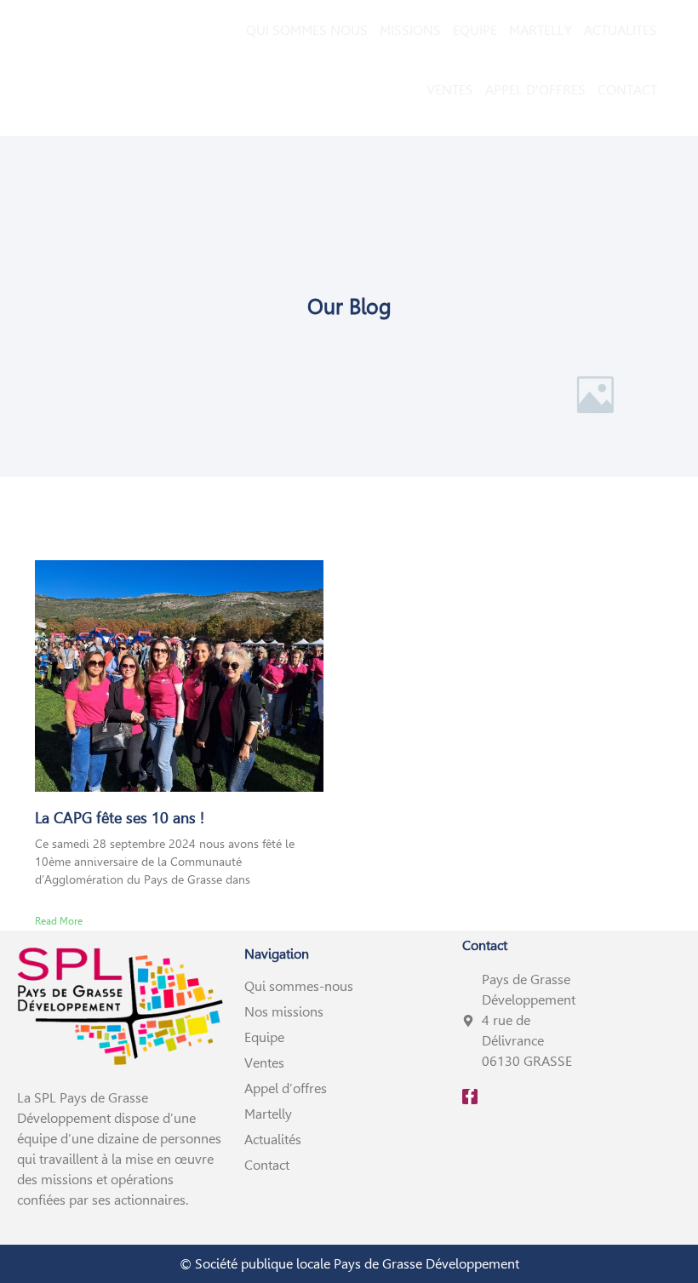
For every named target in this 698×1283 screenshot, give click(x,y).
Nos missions (283, 1012)
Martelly (268, 1114)
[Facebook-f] (470, 1096)
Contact (266, 1165)
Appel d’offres (285, 1088)
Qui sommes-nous (298, 986)
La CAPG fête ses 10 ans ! (119, 818)
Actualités (272, 1139)
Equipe (264, 1037)
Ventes (264, 1063)
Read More (59, 921)
